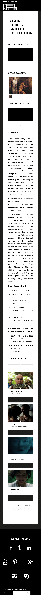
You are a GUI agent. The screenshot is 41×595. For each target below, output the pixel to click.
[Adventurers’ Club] (20, 380)
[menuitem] (30, 7)
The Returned (15, 490)
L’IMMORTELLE (17, 291)
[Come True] (20, 445)
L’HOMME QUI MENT (20, 301)
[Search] (30, 7)
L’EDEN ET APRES (17, 307)
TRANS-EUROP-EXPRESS (20, 294)
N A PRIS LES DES (19, 311)
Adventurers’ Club (17, 391)
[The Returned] (20, 478)
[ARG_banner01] (20, 85)
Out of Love (14, 424)
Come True (14, 457)
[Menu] (35, 7)
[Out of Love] (20, 413)
